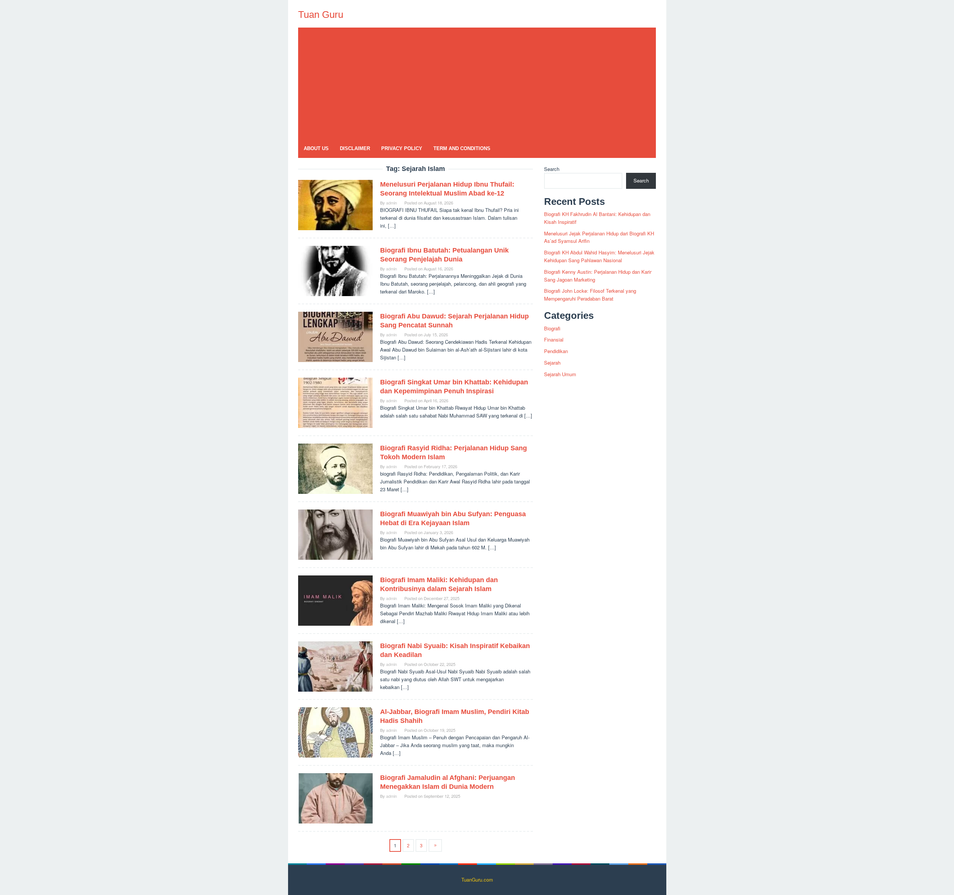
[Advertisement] (477, 83)
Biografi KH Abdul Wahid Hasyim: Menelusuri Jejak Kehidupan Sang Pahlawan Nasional (599, 256)
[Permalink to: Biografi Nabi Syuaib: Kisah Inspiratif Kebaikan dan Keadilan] (335, 665)
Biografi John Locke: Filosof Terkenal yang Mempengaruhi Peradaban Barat (590, 294)
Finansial (553, 339)
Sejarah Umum (560, 374)
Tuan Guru (320, 14)
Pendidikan (556, 351)
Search (551, 168)
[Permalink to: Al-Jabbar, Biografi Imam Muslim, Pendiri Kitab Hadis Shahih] (335, 731)
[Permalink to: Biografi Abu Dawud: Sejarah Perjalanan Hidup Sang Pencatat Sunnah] (335, 336)
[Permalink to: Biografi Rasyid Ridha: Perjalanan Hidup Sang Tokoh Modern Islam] (335, 468)
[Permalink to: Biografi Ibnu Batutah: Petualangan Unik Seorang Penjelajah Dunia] (335, 270)
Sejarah (552, 362)
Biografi (552, 328)
